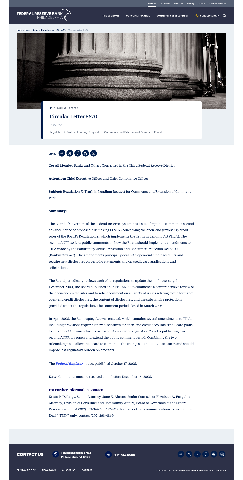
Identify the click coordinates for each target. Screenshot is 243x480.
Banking (190, 3)
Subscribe (68, 469)
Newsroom (49, 469)
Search (224, 15)
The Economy (110, 16)
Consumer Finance (138, 16)
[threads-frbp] (214, 454)
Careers (201, 3)
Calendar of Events (217, 3)
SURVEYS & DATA (210, 16)
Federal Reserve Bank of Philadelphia (44, 15)
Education (178, 3)
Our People (165, 3)
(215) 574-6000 (124, 455)
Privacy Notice (26, 469)
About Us (152, 3)
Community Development (173, 16)
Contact (87, 469)
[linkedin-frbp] (181, 454)
